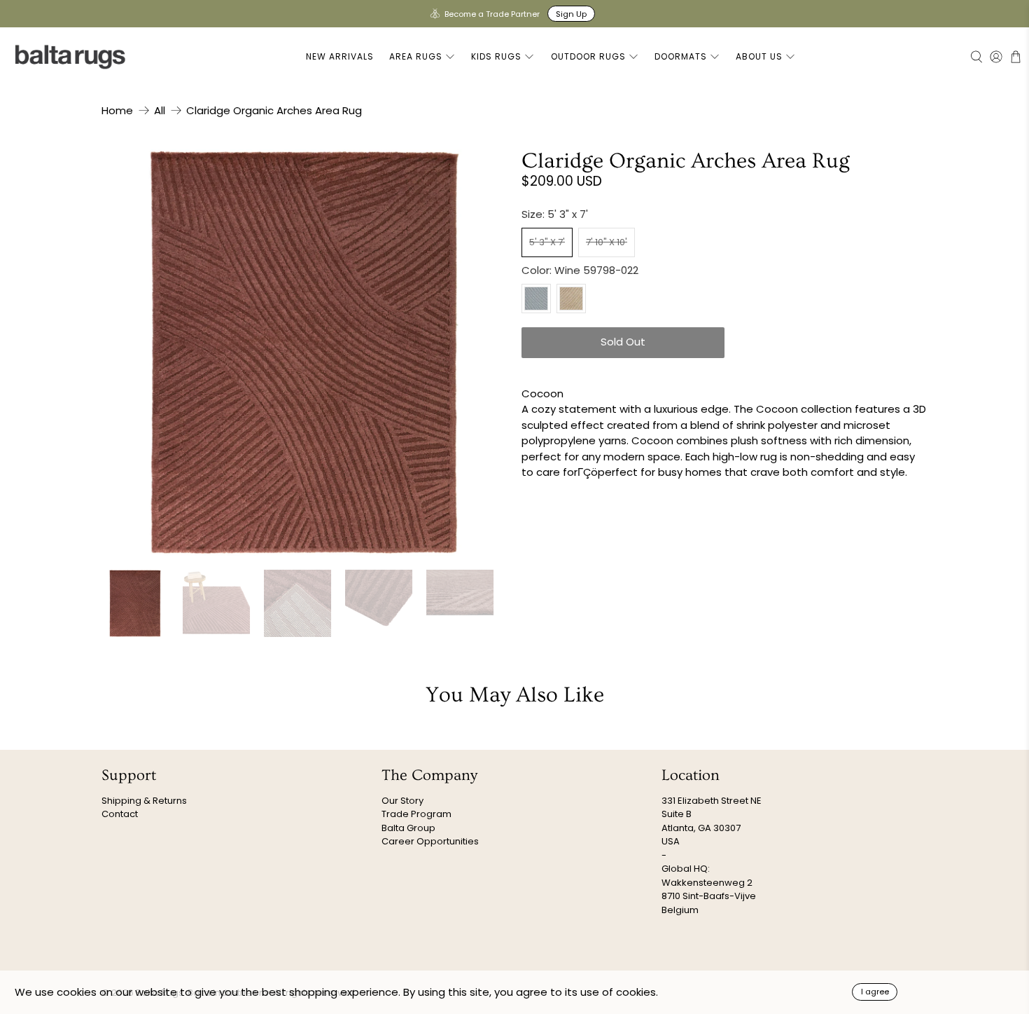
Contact (120, 814)
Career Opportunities (430, 841)
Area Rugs (415, 56)
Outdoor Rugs (588, 56)
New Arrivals (340, 56)
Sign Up (571, 14)
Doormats (680, 56)
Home (117, 110)
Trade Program (416, 814)
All (159, 110)
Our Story (403, 800)
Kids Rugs (496, 56)
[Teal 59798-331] (536, 298)
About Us (759, 56)
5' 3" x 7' (547, 242)
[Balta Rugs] (71, 56)
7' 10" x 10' (606, 242)
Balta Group (408, 828)
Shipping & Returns (144, 800)
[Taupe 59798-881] (571, 298)
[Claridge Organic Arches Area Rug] (304, 352)
